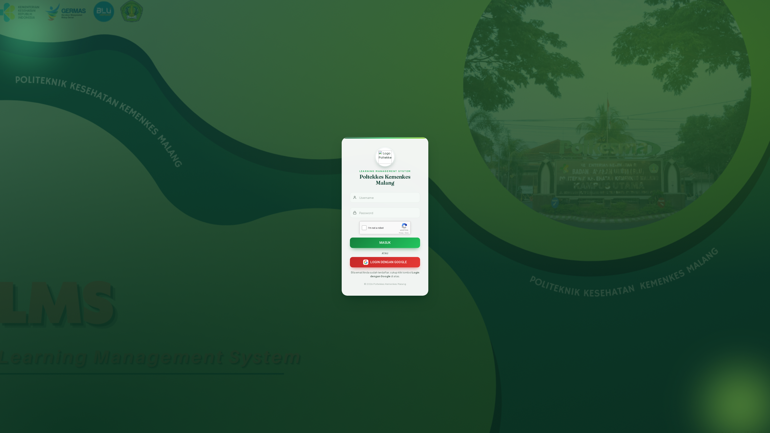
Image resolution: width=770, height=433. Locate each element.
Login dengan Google (388, 262)
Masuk (385, 243)
